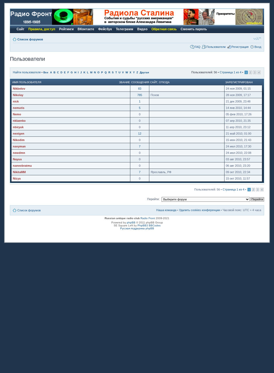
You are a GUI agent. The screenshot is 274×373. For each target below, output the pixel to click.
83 (139, 88)
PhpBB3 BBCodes (149, 225)
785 (139, 95)
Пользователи (216, 46)
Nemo (17, 114)
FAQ (197, 46)
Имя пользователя (26, 82)
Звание (124, 82)
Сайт (153, 82)
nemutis (18, 107)
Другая (144, 72)
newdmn (19, 152)
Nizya (17, 178)
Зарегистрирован (239, 82)
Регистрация (240, 46)
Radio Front (147, 218)
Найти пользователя (27, 72)
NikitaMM (19, 172)
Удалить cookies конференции (199, 210)
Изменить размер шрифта (257, 38)
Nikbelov (19, 88)
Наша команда (166, 210)
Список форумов (30, 39)
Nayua (17, 159)
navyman (19, 146)
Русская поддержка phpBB (137, 228)
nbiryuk (18, 127)
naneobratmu (22, 165)
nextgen (18, 133)
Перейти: (153, 199)
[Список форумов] (41, 23)
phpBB (131, 222)
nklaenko (19, 120)
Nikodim (19, 140)
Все (45, 72)
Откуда (164, 82)
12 (139, 133)
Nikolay (18, 95)
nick (16, 101)
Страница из (230, 72)
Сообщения (140, 82)
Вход (257, 46)
